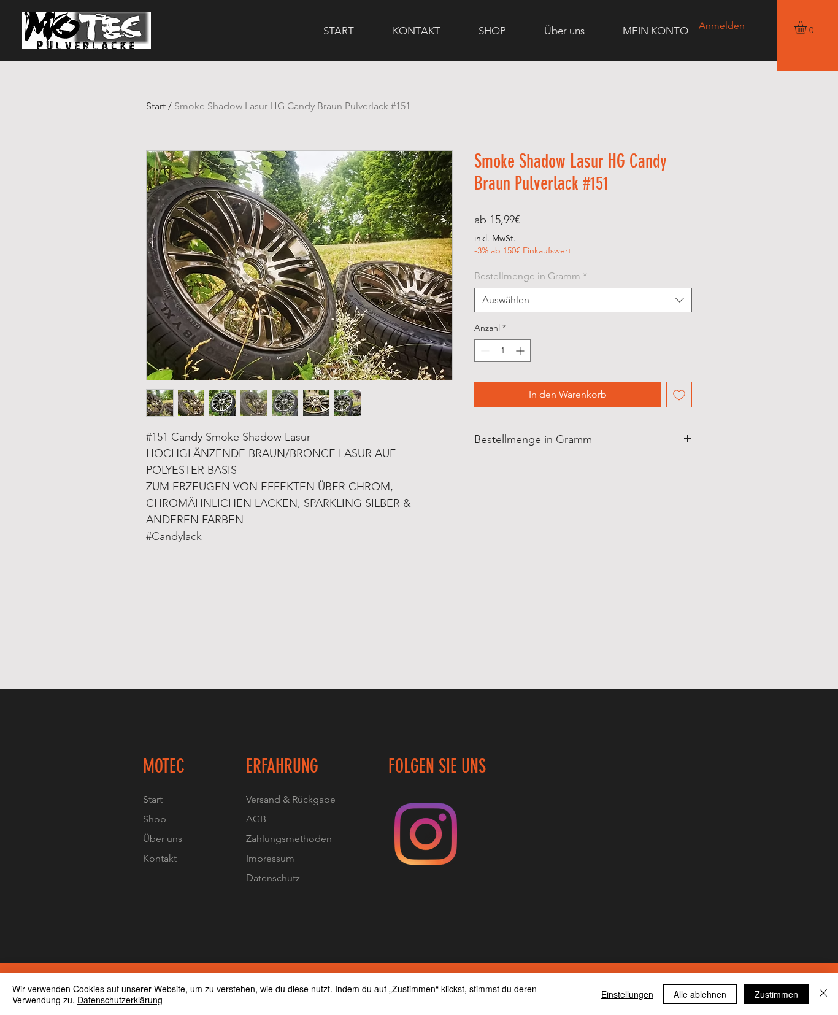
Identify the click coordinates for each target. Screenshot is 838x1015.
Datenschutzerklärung (120, 1000)
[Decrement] (483, 350)
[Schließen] (823, 994)
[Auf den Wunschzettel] (679, 394)
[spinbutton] (502, 350)
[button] (807, 27)
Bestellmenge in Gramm (530, 276)
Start (156, 106)
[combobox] (583, 300)
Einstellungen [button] (627, 994)
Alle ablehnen (700, 994)
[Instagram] (425, 834)
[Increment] (521, 350)
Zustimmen (776, 994)
